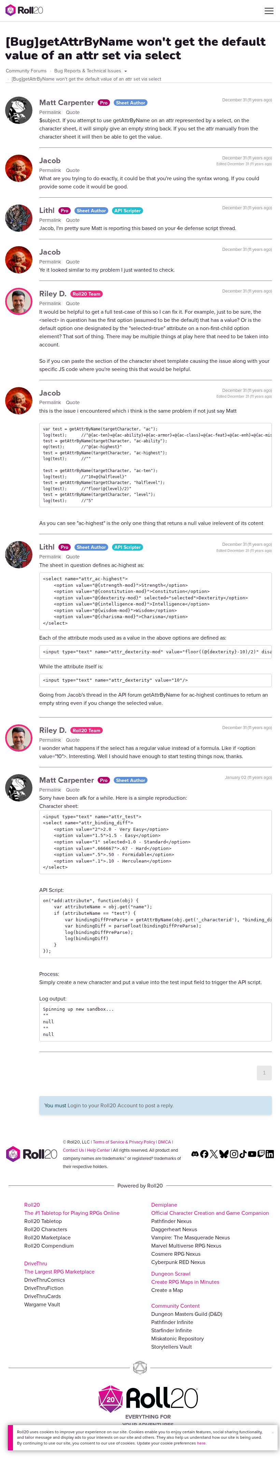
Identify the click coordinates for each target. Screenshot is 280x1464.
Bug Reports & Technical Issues (88, 70)
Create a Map (167, 1290)
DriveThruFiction (44, 1288)
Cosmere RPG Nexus (175, 1253)
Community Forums (26, 70)
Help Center (98, 1150)
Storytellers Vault (171, 1346)
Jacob (50, 160)
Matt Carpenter (67, 102)
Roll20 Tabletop (43, 1221)
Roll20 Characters (45, 1229)
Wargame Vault (42, 1304)
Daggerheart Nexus (174, 1229)
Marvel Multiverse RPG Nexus (186, 1245)
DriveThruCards (42, 1296)
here (201, 1443)
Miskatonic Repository (177, 1338)
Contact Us (73, 1150)
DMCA (164, 1142)
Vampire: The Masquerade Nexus (190, 1237)
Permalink (50, 112)
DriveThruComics (44, 1279)
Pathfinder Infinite (172, 1322)
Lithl (48, 210)
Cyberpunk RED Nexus (178, 1262)
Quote (73, 112)
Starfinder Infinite (171, 1330)
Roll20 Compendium (49, 1245)
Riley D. (54, 293)
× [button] (272, 1432)
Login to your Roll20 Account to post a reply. (121, 1105)
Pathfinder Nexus (171, 1221)
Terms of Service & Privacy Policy (124, 1142)
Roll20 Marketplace (47, 1237)
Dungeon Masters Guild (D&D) (186, 1314)
